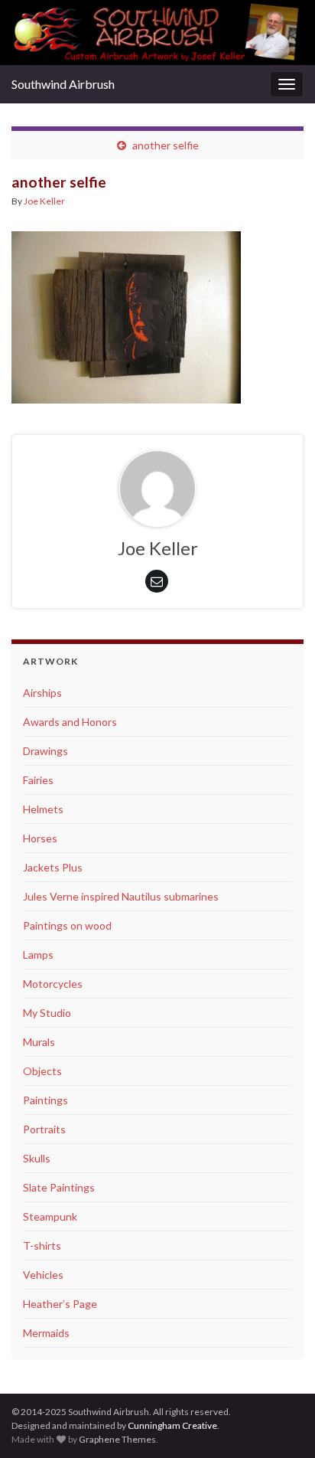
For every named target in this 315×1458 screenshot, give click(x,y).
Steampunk (50, 1216)
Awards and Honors (70, 721)
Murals (39, 1041)
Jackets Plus (53, 867)
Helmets (43, 809)
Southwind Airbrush (63, 84)
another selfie (165, 145)
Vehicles (43, 1274)
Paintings (45, 1100)
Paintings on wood (67, 925)
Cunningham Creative (172, 1425)
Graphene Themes (117, 1439)
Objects (42, 1070)
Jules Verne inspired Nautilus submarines (121, 896)
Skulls (36, 1158)
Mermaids (46, 1332)
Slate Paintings (59, 1187)
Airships (42, 692)
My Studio (47, 1012)
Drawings (45, 750)
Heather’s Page (60, 1303)
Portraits (44, 1129)
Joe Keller (44, 201)
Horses (40, 838)
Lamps (38, 954)
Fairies (38, 779)
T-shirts (42, 1245)
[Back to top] (280, 1367)
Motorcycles (53, 983)
